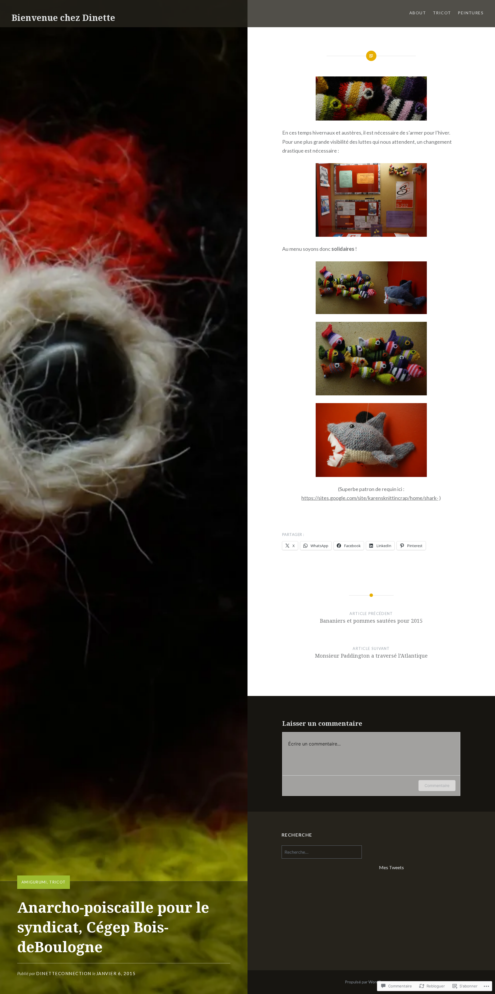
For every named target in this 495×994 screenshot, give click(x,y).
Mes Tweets (391, 867)
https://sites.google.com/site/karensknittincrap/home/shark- (369, 498)
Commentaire (437, 785)
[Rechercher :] (322, 852)
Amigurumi (34, 882)
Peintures (471, 12)
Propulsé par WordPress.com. (371, 981)
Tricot (442, 12)
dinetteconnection (63, 973)
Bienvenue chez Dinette (63, 17)
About (417, 12)
